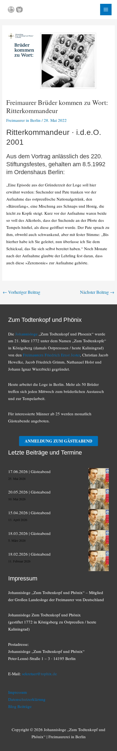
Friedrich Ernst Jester (62, 355)
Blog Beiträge (20, 706)
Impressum (17, 692)
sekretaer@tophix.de (39, 673)
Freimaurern (34, 355)
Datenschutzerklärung (26, 699)
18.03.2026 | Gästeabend (29, 533)
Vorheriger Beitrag (21, 292)
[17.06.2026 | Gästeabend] (98, 478)
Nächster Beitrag (97, 292)
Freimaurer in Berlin (23, 120)
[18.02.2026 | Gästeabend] (98, 561)
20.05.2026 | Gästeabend (29, 492)
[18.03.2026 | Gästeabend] (98, 540)
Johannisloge (26, 334)
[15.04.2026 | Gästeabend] (98, 519)
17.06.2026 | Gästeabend (29, 471)
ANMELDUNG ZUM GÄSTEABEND (58, 441)
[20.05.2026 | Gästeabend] (98, 499)
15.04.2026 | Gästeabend (29, 512)
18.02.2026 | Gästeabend (29, 554)
